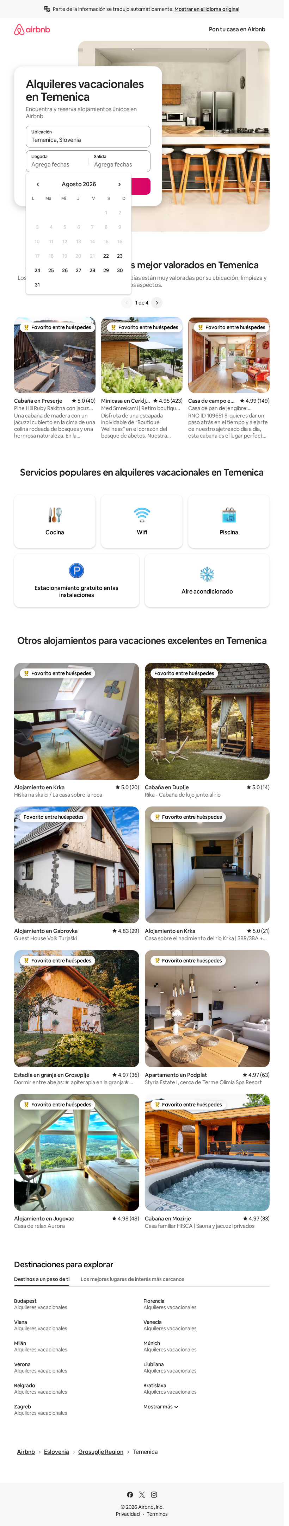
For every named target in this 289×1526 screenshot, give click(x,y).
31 (37, 285)
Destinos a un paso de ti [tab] (41, 1279)
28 (92, 270)
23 (120, 256)
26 (65, 270)
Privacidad (128, 1514)
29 (106, 270)
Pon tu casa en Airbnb (237, 29)
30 (120, 270)
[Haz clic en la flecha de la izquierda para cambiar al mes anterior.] (38, 184)
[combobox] (88, 140)
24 (37, 270)
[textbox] (56, 164)
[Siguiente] (156, 302)
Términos (157, 1514)
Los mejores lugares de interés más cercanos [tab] (132, 1279)
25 (51, 270)
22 (106, 256)
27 (78, 270)
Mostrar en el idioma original (206, 9)
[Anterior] (127, 302)
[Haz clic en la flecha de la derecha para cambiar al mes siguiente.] (119, 184)
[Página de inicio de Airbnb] (32, 29)
